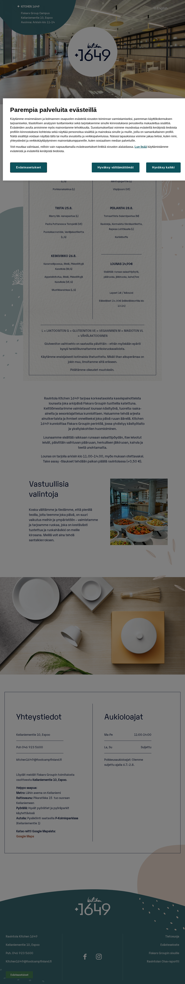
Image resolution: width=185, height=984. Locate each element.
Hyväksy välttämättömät (116, 167)
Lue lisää (141, 146)
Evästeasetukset (28, 167)
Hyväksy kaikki (163, 167)
